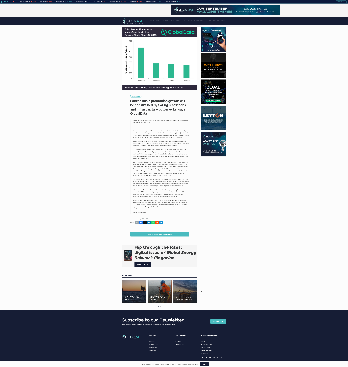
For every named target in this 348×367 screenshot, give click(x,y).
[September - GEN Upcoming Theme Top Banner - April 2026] (174, 14)
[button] (159, 21)
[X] (217, 357)
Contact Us (204, 353)
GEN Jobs (178, 341)
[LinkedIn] (206, 357)
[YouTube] (210, 357)
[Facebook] (202, 357)
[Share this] (141, 222)
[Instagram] (214, 357)
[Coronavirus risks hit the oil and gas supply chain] (185, 291)
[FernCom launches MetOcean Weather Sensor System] (160, 291)
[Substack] (221, 357)
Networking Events (207, 350)
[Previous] (118, 291)
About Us (151, 341)
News (203, 341)
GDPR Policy (152, 350)
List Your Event (205, 347)
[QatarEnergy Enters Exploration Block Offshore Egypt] (134, 291)
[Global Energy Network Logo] (133, 21)
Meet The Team (153, 344)
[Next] (201, 291)
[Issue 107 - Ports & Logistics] (128, 255)
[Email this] (137, 222)
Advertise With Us (206, 344)
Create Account (179, 344)
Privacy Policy (153, 347)
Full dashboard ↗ (341, 1)
